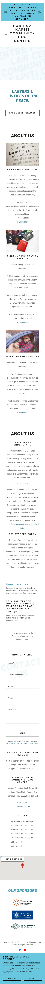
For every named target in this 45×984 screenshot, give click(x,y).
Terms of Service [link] (29, 743)
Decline (12, 978)
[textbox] (22, 662)
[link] (22, 34)
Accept (33, 978)
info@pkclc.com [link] (23, 806)
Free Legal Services (22, 113)
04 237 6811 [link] (24, 803)
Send (23, 733)
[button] (6, 33)
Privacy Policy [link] (16, 743)
